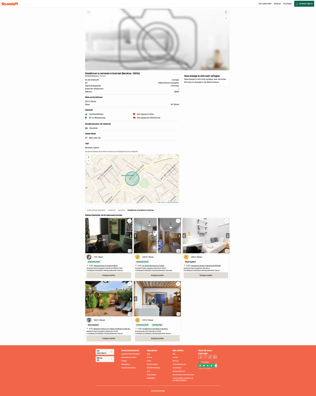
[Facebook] (200, 357)
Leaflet (162, 202)
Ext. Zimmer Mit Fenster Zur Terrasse (153, 266)
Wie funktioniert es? (179, 364)
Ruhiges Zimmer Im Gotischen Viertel (105, 266)
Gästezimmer (125, 364)
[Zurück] (88, 15)
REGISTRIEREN (287, 4)
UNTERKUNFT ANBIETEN (306, 4)
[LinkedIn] (215, 357)
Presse (149, 361)
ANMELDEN (277, 4)
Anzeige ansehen (108, 275)
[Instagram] (205, 357)
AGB (148, 371)
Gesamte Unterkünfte (128, 368)
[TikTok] (210, 357)
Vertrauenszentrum (179, 371)
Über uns (175, 361)
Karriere (149, 357)
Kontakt (175, 357)
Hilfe (174, 354)
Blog (148, 354)
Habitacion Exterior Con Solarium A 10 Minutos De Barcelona (112, 329)
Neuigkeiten (151, 378)
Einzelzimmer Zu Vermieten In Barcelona (155, 329)
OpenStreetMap (173, 202)
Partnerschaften (152, 364)
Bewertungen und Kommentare (183, 375)
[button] (88, 157)
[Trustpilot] (207, 368)
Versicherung (177, 368)
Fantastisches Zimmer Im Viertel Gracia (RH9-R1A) (206, 266)
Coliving (124, 361)
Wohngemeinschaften (129, 357)
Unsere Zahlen (151, 375)
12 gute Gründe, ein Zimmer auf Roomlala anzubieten (183, 379)
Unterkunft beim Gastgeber (130, 354)
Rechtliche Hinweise (153, 368)
